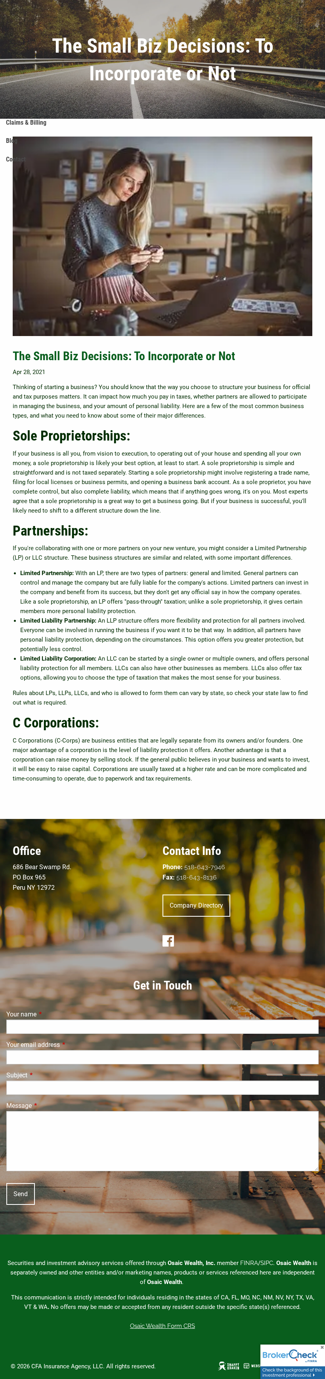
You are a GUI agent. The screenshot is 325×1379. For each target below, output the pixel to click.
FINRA (249, 1263)
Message (48, 1105)
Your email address (62, 1044)
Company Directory (196, 905)
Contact (16, 159)
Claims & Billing (26, 122)
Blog (11, 140)
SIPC (266, 1263)
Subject (46, 1075)
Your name (51, 1014)
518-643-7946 (204, 867)
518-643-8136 (196, 877)
